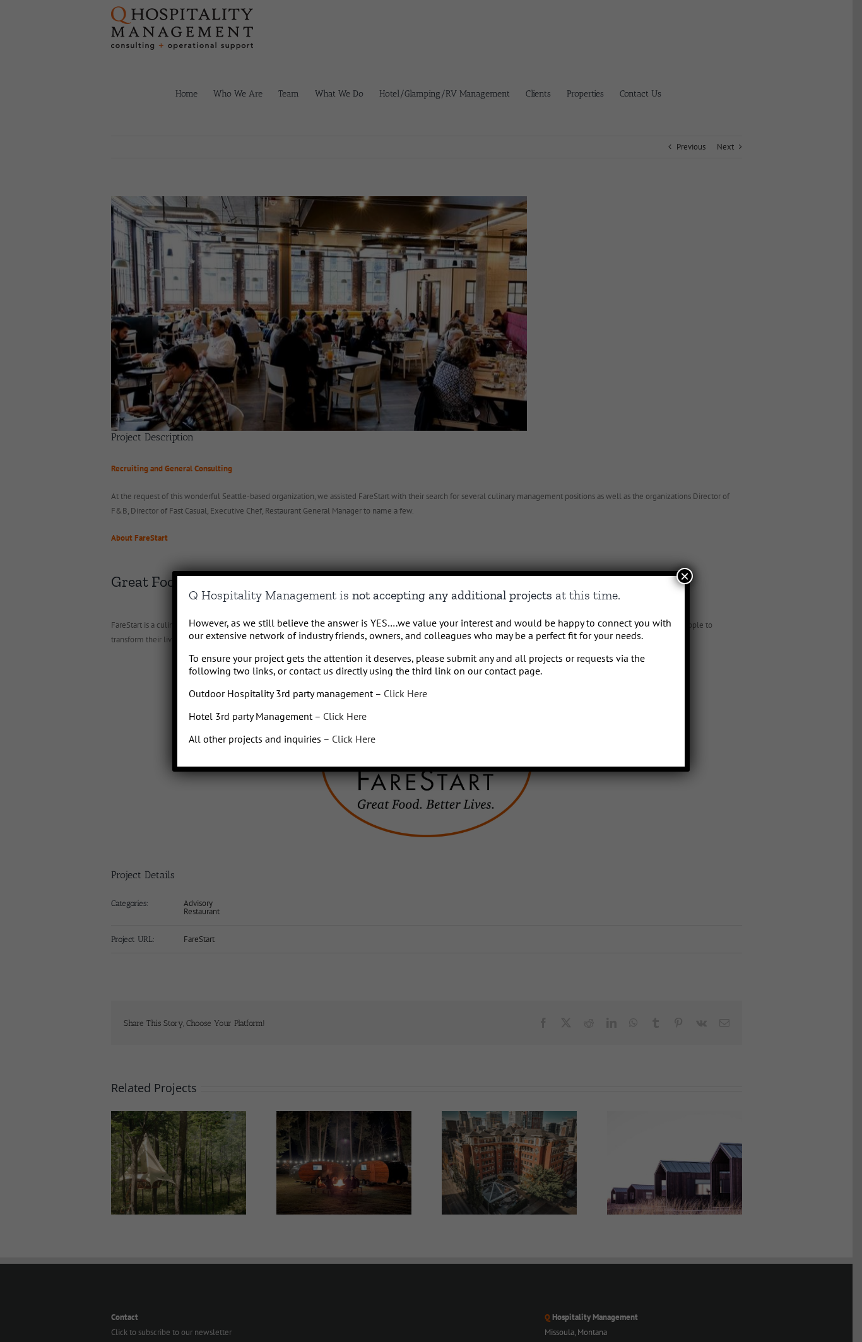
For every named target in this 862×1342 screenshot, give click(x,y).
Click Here (405, 693)
